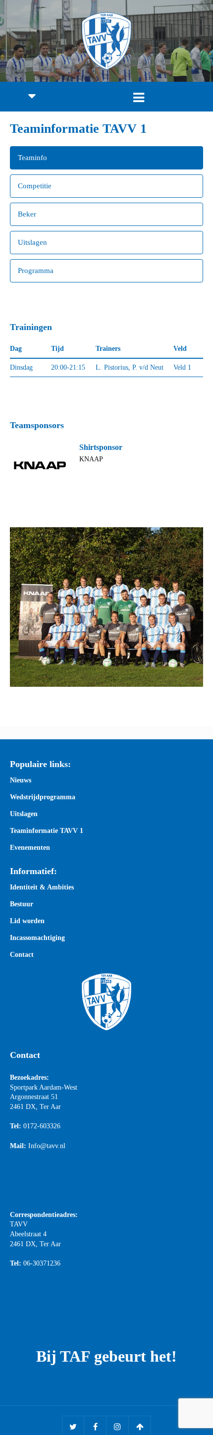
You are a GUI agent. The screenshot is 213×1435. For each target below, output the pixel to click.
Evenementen (30, 847)
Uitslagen (32, 242)
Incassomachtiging (37, 938)
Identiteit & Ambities (42, 887)
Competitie (35, 186)
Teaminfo (32, 158)
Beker (27, 214)
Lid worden (27, 921)
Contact (22, 954)
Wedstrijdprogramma (42, 797)
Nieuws (20, 780)
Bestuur (21, 904)
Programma (35, 271)
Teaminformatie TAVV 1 (46, 831)
